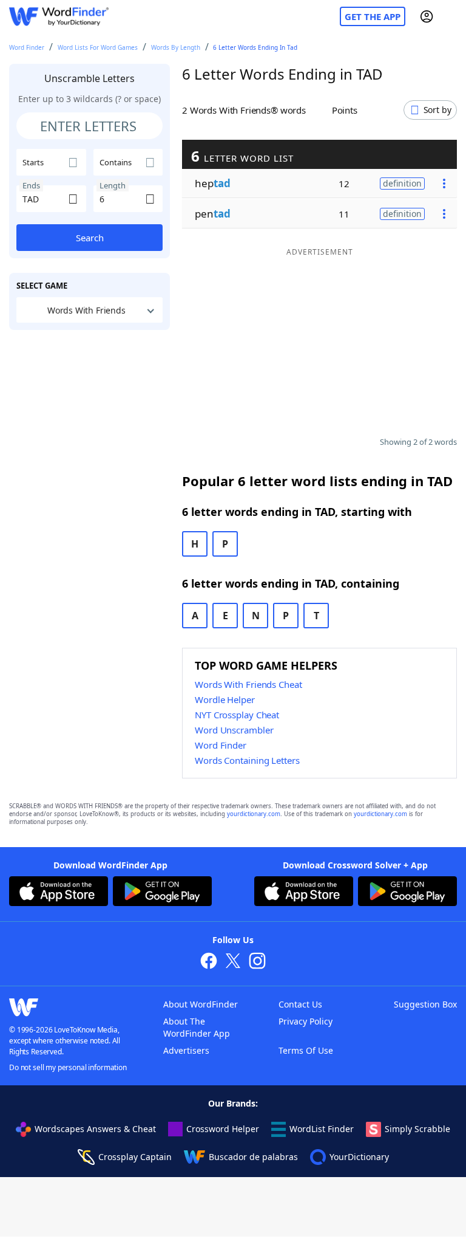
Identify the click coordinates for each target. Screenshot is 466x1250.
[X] (233, 962)
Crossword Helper (222, 1129)
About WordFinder (200, 1004)
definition (402, 183)
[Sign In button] (426, 16)
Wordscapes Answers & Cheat (95, 1129)
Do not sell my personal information (68, 1067)
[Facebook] (208, 962)
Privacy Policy (306, 1021)
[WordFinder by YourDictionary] (59, 16)
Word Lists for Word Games (98, 47)
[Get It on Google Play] (162, 892)
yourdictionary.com (253, 814)
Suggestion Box (425, 1004)
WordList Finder (321, 1129)
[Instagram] (257, 962)
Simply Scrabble (417, 1129)
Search (90, 238)
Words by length (175, 47)
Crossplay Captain (135, 1156)
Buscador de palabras (253, 1156)
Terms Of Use (306, 1050)
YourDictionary (359, 1156)
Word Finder (26, 47)
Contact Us (300, 1004)
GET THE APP (372, 16)
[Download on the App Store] (58, 892)
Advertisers (186, 1050)
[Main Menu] (452, 16)
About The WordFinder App (196, 1027)
